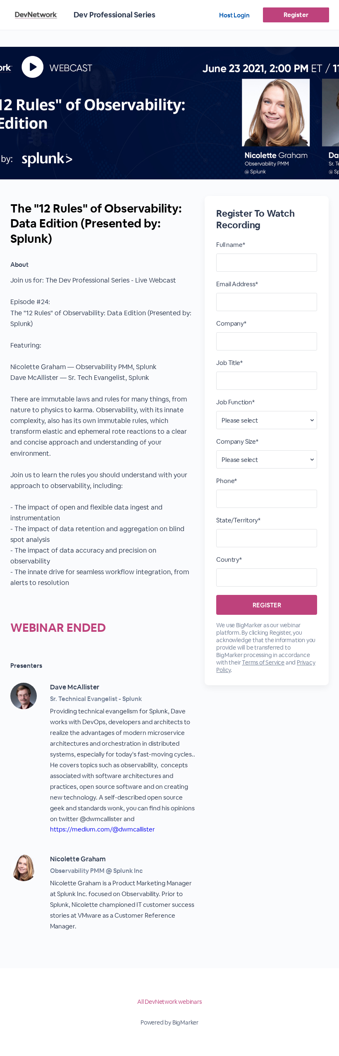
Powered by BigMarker (169, 1022)
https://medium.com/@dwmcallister (102, 829)
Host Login (234, 15)
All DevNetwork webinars (169, 1001)
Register (296, 15)
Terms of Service (263, 662)
